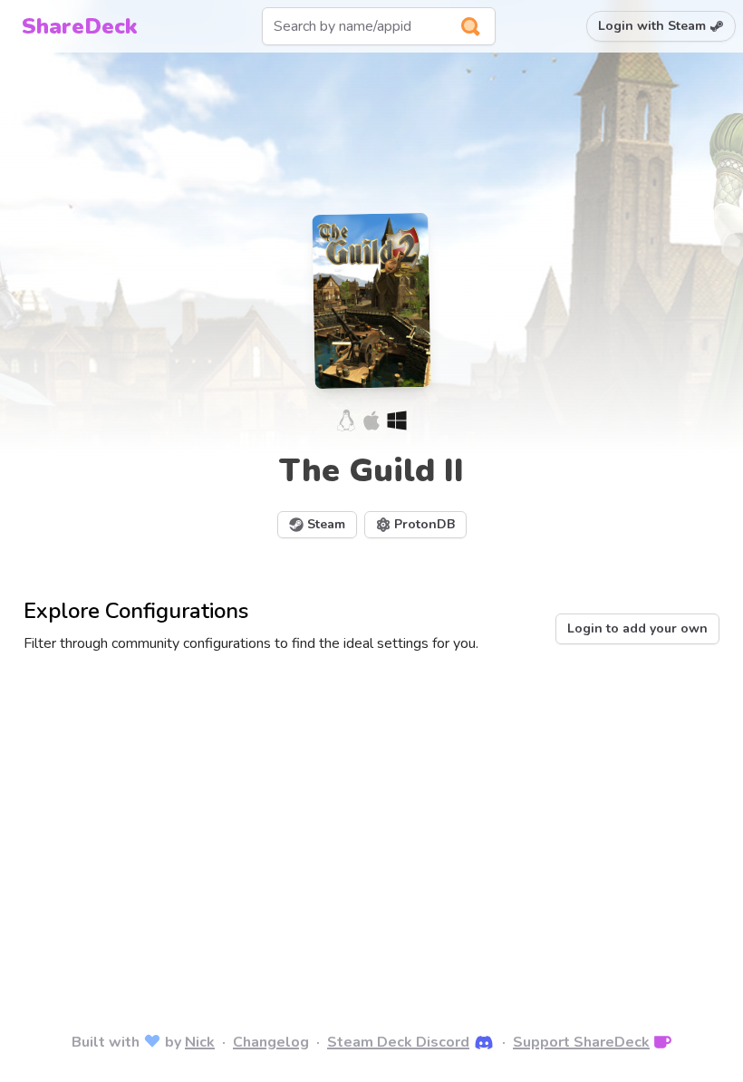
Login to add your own (637, 628)
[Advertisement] (371, 817)
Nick (200, 1042)
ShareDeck (78, 26)
